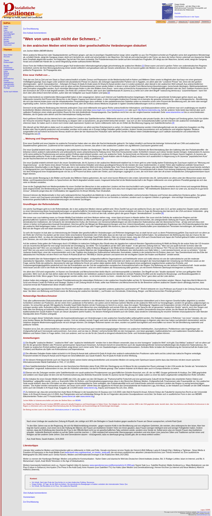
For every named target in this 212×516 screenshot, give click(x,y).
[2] (109, 93)
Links (5, 30)
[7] (136, 239)
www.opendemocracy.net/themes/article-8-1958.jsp (112, 465)
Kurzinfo (177, 13)
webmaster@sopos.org (203, 514)
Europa (6, 80)
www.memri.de (69, 396)
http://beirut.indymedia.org (149, 110)
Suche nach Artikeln (11, 92)
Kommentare (29, 497)
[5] (102, 159)
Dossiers (7, 57)
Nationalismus (9, 79)
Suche (6, 26)
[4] (39, 134)
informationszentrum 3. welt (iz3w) (67, 410)
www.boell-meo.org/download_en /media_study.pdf (87, 452)
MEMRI (78, 400)
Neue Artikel (8, 55)
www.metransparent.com (117, 110)
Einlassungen (8, 62)
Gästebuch (7, 37)
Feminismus (8, 68)
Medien (6, 75)
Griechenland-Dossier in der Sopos (187, 17)
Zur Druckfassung (31, 29)
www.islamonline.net (175, 112)
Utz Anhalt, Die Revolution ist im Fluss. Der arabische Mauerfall (54, 486)
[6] (163, 213)
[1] (143, 66)
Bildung (6, 73)
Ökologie (7, 88)
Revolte (6, 66)
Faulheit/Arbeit (9, 69)
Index (6, 28)
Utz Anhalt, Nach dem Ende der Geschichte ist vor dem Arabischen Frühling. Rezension (63, 482)
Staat (5, 77)
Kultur (6, 71)
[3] (173, 123)
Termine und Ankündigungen (9, 33)
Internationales (9, 84)
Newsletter (7, 36)
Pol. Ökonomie (9, 86)
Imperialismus (9, 82)
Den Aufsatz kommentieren (34, 33)
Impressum (8, 45)
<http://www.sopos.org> (203, 512)
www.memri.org (90, 388)
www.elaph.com (99, 110)
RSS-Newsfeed (9, 43)
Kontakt (6, 41)
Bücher (6, 39)
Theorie (6, 60)
